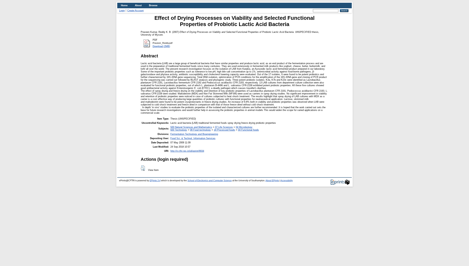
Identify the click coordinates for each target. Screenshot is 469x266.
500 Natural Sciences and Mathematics (191, 127)
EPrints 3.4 (155, 180)
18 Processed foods (224, 130)
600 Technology (178, 130)
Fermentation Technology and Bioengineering (194, 134)
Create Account (135, 10)
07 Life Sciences (224, 127)
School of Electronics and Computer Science (209, 180)
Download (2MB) (161, 46)
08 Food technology (200, 130)
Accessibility (286, 180)
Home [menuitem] (124, 5)
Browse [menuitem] (153, 5)
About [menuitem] (138, 5)
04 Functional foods (248, 130)
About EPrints (272, 180)
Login (122, 10)
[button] (143, 168)
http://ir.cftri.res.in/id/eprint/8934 (187, 151)
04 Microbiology (244, 127)
